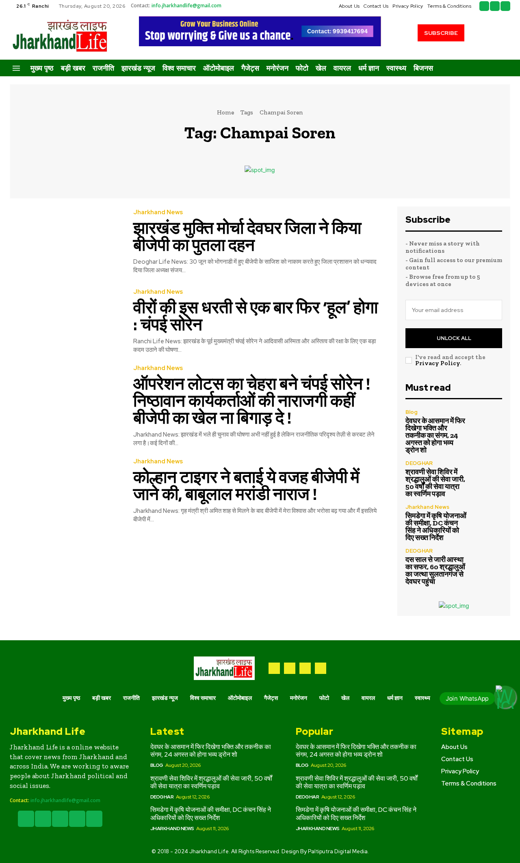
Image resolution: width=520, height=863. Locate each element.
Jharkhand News (158, 212)
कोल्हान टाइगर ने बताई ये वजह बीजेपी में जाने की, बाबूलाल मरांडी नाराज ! (246, 485)
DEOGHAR (419, 463)
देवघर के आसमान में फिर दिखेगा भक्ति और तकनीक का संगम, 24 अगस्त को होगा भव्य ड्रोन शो (435, 435)
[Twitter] (495, 6)
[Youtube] (505, 6)
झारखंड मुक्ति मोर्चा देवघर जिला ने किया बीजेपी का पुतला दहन (247, 236)
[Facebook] (484, 6)
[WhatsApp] (320, 668)
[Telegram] (289, 668)
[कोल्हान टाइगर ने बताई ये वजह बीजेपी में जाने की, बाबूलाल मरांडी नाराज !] (65, 491)
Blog (411, 412)
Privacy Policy (437, 363)
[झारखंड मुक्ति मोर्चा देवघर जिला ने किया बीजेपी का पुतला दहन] (65, 242)
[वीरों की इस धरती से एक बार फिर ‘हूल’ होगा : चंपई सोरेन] (65, 321)
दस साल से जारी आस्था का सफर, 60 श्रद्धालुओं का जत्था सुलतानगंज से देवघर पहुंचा (435, 570)
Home (225, 112)
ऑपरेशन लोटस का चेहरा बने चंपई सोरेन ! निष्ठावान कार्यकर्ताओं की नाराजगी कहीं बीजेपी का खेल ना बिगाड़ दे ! (251, 400)
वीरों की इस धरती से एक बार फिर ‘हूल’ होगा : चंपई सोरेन (255, 316)
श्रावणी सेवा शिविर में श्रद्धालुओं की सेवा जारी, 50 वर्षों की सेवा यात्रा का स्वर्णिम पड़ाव (435, 482)
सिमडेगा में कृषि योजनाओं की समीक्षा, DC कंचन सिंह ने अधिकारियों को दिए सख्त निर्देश (435, 526)
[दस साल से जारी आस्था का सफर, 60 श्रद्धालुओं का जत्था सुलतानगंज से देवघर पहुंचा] (487, 562)
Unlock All (454, 338)
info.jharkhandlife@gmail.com (186, 5)
